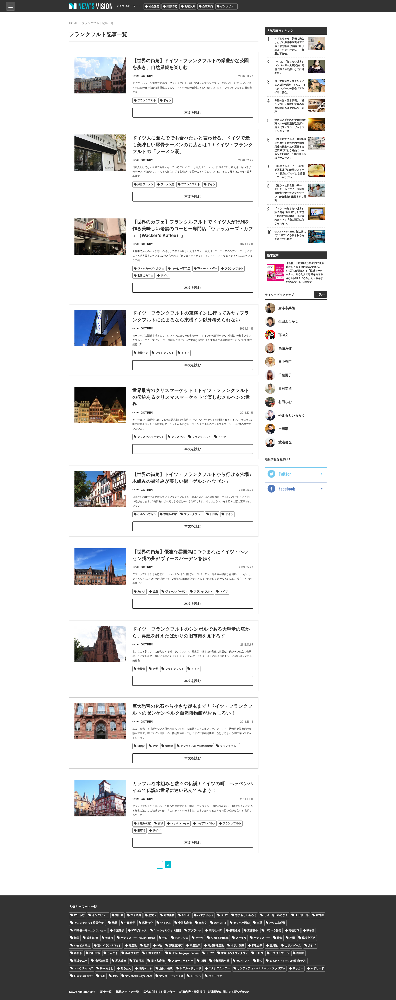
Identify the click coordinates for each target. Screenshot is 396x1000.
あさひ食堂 (132, 953)
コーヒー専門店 (180, 268)
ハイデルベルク (206, 823)
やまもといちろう (246, 915)
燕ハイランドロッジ (109, 945)
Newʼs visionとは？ (82, 991)
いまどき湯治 (82, 945)
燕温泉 (133, 945)
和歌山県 (257, 945)
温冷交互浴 (309, 937)
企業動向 (207, 6)
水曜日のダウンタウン (234, 953)
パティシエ (181, 937)
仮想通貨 (234, 930)
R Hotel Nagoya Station (184, 953)
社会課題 (153, 6)
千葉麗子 (118, 930)
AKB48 (186, 915)
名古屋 (320, 915)
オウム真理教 (277, 922)
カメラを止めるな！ (276, 915)
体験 (159, 945)
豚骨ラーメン (145, 184)
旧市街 (214, 514)
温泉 (155, 591)
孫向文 (203, 922)
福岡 (203, 960)
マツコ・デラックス (171, 976)
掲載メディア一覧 (127, 991)
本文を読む (192, 112)
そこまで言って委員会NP (89, 922)
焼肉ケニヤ (145, 968)
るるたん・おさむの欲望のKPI (288, 960)
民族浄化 (147, 922)
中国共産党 (185, 922)
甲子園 (310, 930)
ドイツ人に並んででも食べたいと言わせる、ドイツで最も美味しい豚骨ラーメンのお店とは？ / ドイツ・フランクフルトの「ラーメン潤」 (192, 144)
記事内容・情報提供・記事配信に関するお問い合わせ (214, 991)
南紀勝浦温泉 (216, 945)
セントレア (243, 960)
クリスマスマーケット (150, 436)
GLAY (224, 915)
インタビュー (228, 6)
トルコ (259, 953)
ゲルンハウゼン (146, 514)
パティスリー (262, 937)
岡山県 (300, 953)
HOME (73, 23)
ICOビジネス (139, 930)
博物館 (169, 746)
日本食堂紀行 (154, 953)
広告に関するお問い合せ (159, 991)
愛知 (279, 937)
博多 (259, 960)
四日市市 (94, 953)
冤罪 (114, 922)
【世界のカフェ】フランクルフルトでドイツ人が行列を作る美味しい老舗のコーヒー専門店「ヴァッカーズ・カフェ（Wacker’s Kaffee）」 (192, 228)
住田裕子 (129, 922)
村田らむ (79, 915)
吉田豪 (119, 915)
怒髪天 (152, 915)
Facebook (287, 489)
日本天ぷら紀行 (83, 976)
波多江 (109, 937)
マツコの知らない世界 (138, 976)
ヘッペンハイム (180, 823)
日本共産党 (158, 960)
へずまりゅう (205, 915)
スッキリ (241, 937)
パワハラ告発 (273, 930)
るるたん (126, 968)
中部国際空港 (221, 960)
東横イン (142, 352)
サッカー (298, 968)
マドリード (317, 968)
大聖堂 (141, 668)
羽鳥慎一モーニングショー (90, 930)
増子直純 (136, 915)
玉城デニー (80, 960)
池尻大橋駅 (166, 968)
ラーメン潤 (167, 184)
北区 (115, 976)
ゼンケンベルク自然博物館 (196, 746)
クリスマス (178, 436)
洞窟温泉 (195, 945)
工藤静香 (252, 930)
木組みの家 (170, 514)
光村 (102, 976)
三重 (259, 922)
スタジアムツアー (219, 968)
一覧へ (320, 294)
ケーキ (200, 937)
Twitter (285, 474)
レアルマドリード (190, 968)
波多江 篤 (92, 937)
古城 (160, 823)
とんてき (112, 953)
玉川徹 (274, 945)
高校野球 (294, 930)
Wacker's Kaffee (207, 268)
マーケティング (83, 968)
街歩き (78, 953)
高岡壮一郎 (215, 930)
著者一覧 (106, 991)
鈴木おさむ (106, 968)
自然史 (141, 746)
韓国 (76, 937)
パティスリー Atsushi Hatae (138, 937)
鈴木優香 (169, 915)
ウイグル (165, 922)
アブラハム (195, 930)
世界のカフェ (145, 275)
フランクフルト (146, 100)
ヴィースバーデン (176, 591)
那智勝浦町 (176, 945)
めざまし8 (220, 922)
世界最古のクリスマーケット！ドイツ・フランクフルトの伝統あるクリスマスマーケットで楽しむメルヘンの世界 (191, 397)
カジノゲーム (293, 945)
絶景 (155, 668)
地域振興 (189, 6)
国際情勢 (171, 6)
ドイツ (167, 100)
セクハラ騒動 (241, 922)
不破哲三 (138, 960)
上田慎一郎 (302, 915)
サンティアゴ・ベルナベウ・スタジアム (261, 968)
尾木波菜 (120, 960)
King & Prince (220, 937)
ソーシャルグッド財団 (167, 930)
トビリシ (196, 976)
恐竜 (155, 746)
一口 (165, 937)
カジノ (141, 591)
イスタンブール (279, 953)
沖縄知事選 (101, 960)
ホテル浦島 (237, 945)
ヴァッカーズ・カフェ (150, 268)
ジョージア (215, 976)
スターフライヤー (182, 960)
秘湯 (292, 937)
